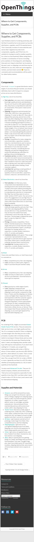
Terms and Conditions (7, 487)
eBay (6, 437)
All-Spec (7, 419)
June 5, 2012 (13, 457)
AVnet (5, 253)
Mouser (5, 283)
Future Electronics (9, 179)
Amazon (7, 393)
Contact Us (4, 484)
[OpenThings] (17, 6)
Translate (15, 498)
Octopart (11, 86)
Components (25, 457)
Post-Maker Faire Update (13, 464)
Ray (5, 457)
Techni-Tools (9, 409)
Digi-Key (6, 97)
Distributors (4, 490)
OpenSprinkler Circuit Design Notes (17, 470)
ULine (6, 432)
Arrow (5, 269)
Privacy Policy (5, 493)
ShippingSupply (10, 424)
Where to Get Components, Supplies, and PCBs (16, 35)
